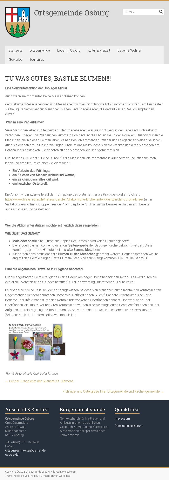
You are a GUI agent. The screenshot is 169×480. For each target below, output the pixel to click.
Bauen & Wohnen (129, 50)
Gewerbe (15, 59)
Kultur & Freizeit (99, 50)
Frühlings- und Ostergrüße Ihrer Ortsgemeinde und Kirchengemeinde (113, 391)
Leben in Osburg (68, 50)
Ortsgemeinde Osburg (71, 13)
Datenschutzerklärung (129, 425)
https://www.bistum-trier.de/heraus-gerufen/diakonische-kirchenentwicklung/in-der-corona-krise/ (74, 199)
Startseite (15, 50)
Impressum (122, 418)
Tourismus (36, 59)
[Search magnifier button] (161, 12)
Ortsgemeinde (39, 50)
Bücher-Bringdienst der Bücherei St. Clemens (39, 381)
